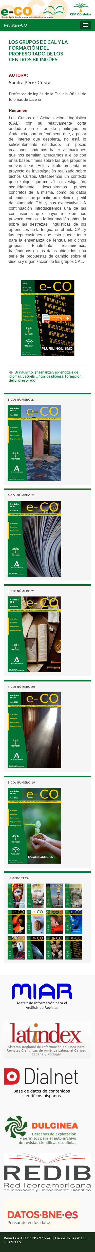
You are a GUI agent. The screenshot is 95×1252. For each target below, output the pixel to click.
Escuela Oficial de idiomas (43, 376)
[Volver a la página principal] (47, 9)
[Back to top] (83, 1240)
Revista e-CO (15, 25)
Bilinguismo (24, 372)
